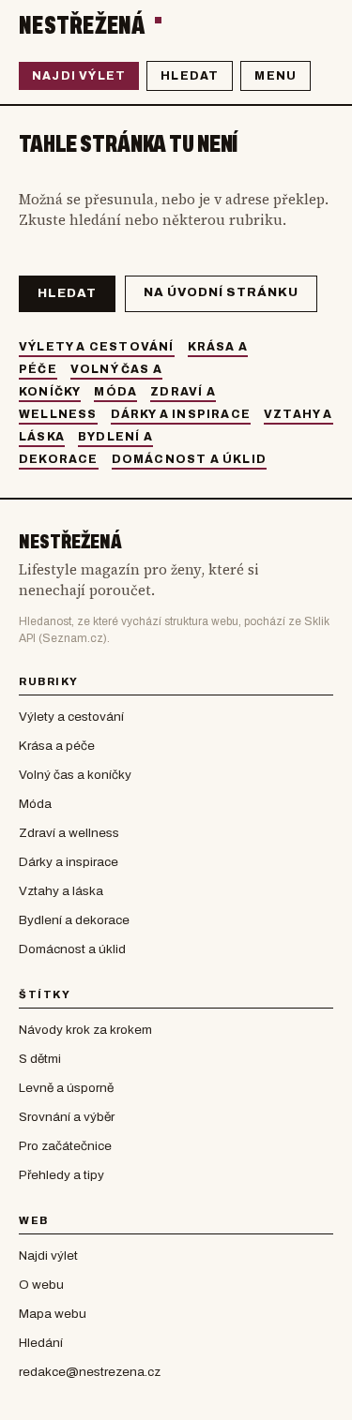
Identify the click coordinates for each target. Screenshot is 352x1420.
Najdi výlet (79, 75)
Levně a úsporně (66, 1088)
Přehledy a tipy (61, 1175)
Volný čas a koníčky (75, 775)
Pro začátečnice (65, 1146)
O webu (41, 1285)
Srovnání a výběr (67, 1117)
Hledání (41, 1343)
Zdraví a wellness (69, 833)
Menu (275, 75)
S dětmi (40, 1059)
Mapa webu (52, 1314)
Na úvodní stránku (221, 292)
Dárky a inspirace (181, 414)
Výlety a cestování (97, 346)
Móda (115, 391)
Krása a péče (57, 746)
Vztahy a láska (61, 891)
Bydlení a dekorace (74, 920)
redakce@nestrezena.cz (90, 1372)
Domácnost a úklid (189, 459)
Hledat (190, 75)
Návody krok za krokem (85, 1030)
